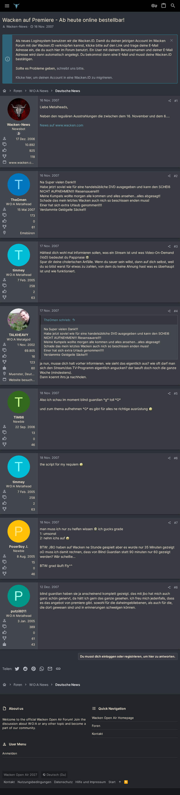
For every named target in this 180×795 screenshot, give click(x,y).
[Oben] (120, 781)
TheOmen (18, 200)
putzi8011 (18, 611)
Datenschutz (63, 782)
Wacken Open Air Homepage (113, 718)
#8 (176, 587)
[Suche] (173, 6)
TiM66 (19, 417)
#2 (176, 176)
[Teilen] (169, 101)
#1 (176, 101)
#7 (176, 523)
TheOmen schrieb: (57, 320)
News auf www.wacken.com (61, 125)
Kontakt (97, 734)
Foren (96, 726)
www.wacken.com (22, 162)
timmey (19, 270)
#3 (176, 246)
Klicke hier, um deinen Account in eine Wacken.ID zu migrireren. (64, 77)
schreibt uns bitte (70, 68)
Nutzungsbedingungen (34, 782)
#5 (176, 393)
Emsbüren (27, 233)
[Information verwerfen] (171, 40)
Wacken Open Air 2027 (20, 775)
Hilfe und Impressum (90, 782)
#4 (176, 311)
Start (112, 782)
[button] (7, 6)
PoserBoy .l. (18, 546)
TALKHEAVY (18, 335)
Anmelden (9, 753)
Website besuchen (22, 380)
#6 (176, 458)
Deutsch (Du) (56, 775)
